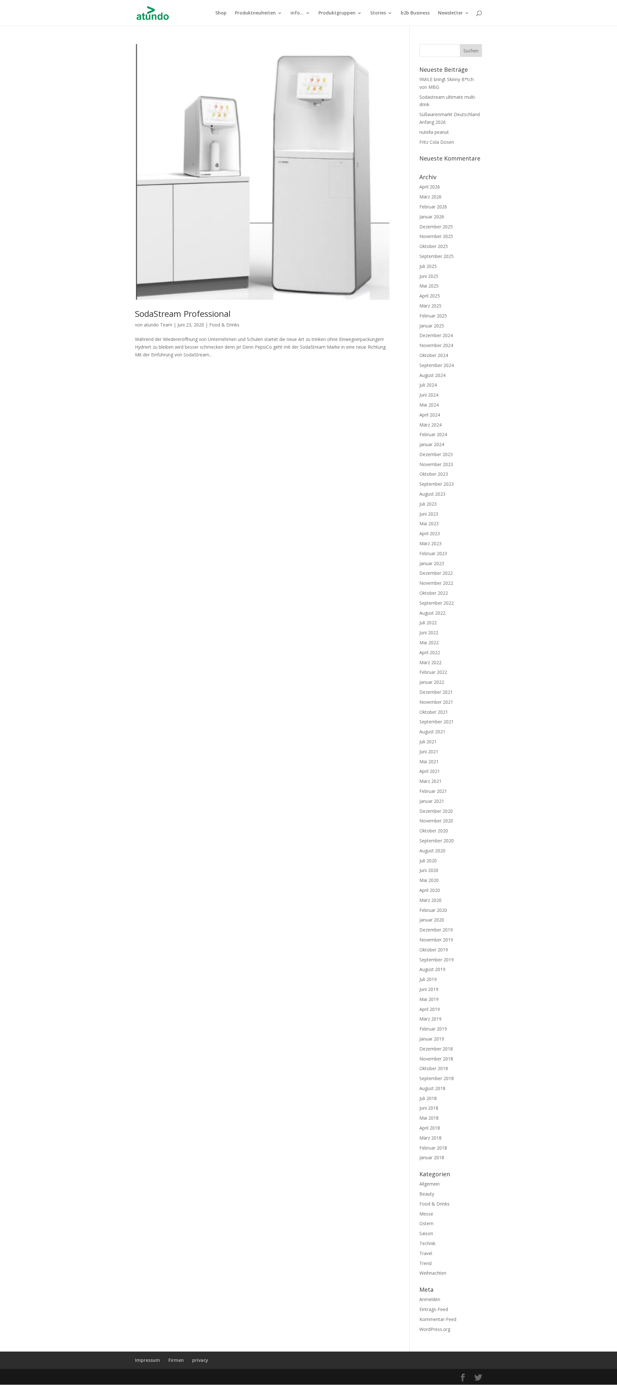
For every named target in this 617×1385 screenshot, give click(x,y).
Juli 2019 (428, 979)
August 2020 (432, 851)
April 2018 (429, 1128)
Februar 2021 (433, 791)
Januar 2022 (431, 682)
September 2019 (436, 960)
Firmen (176, 1360)
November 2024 (436, 345)
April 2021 (429, 771)
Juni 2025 (428, 276)
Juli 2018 (428, 1098)
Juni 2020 (428, 870)
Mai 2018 (429, 1118)
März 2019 (430, 1019)
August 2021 (432, 732)
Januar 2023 (431, 563)
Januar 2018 (431, 1157)
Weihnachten (432, 1273)
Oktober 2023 (433, 474)
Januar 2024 (431, 444)
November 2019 (436, 940)
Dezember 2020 (436, 811)
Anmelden (429, 1299)
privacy (200, 1360)
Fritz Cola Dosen (436, 142)
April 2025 (429, 296)
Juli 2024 (428, 385)
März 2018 (430, 1138)
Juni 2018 (428, 1108)
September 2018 (436, 1078)
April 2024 (429, 415)
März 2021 (430, 781)
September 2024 (436, 365)
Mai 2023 (429, 523)
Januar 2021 (431, 801)
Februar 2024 (433, 434)
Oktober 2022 (433, 593)
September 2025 (436, 256)
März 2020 (430, 900)
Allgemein (429, 1184)
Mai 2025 (429, 286)
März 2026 (430, 197)
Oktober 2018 (433, 1068)
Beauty (426, 1194)
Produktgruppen (336, 13)
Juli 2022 (428, 622)
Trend (425, 1263)
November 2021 (436, 702)
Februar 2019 (433, 1029)
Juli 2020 (428, 861)
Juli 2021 (428, 741)
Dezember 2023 (436, 454)
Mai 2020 (429, 880)
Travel (425, 1253)
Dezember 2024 (436, 335)
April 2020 (429, 890)
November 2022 (436, 583)
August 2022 (432, 613)
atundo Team (158, 325)
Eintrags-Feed (433, 1309)
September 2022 (436, 603)
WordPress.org (434, 1329)
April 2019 (429, 1009)
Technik (427, 1243)
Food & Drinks (224, 325)
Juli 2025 (428, 266)
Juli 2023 (428, 504)
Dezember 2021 (436, 692)
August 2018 (432, 1088)
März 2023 (430, 543)
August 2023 (432, 494)
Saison (426, 1233)
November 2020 (436, 821)
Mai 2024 (429, 405)
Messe (426, 1214)
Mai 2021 (429, 761)
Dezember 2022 (436, 573)
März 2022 (430, 662)
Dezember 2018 (436, 1049)
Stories (378, 13)
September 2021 (436, 722)
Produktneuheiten (255, 13)
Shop (221, 13)
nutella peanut (434, 132)
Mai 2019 (429, 999)
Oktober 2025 (433, 246)
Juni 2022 (428, 632)
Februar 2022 (433, 672)
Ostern (426, 1223)
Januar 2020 (431, 920)
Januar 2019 (431, 1039)
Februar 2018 (433, 1148)
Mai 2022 (429, 642)
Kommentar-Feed (437, 1319)
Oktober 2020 (433, 831)
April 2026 (429, 187)
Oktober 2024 (433, 355)
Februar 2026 (433, 207)
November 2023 (436, 464)
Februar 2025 (433, 316)
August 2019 (432, 969)
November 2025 (436, 236)
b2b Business (415, 13)
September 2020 (436, 841)
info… (297, 13)
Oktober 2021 (433, 712)
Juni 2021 (428, 751)
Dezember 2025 (436, 227)
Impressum (147, 1360)
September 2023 (436, 484)
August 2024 (432, 375)
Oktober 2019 (433, 950)
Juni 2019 (428, 989)
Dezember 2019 (436, 930)
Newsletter (450, 13)
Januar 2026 (431, 217)
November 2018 (436, 1059)
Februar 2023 (433, 553)
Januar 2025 (431, 326)
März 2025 (430, 306)
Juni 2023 (428, 514)
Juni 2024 (428, 395)
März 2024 (430, 425)
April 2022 (429, 652)
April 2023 (429, 533)
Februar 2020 (433, 910)
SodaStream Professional (182, 313)
